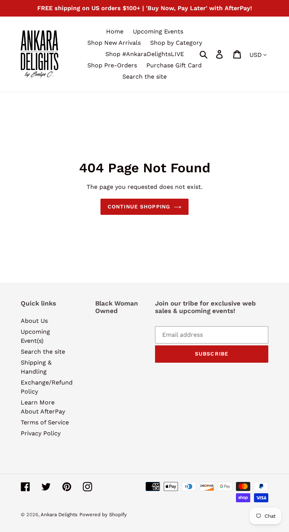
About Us (34, 320)
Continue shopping (139, 207)
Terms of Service (45, 422)
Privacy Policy (41, 433)
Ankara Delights (59, 514)
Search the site (43, 351)
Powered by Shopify (103, 514)
